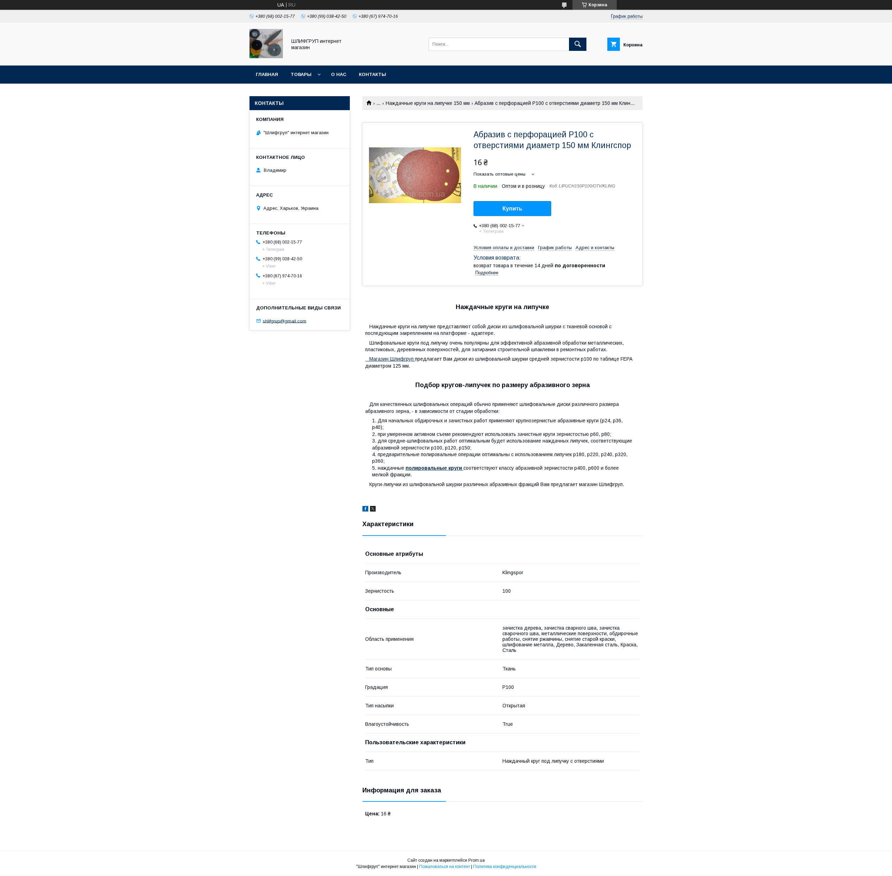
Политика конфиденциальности (504, 866)
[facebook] (365, 510)
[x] (373, 510)
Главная (267, 74)
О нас (338, 74)
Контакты (372, 74)
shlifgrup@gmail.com (284, 320)
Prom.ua (476, 860)
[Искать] (577, 44)
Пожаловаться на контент (444, 866)
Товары (301, 74)
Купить (512, 209)
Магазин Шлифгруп (390, 359)
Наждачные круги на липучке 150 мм (428, 103)
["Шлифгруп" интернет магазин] (266, 56)
